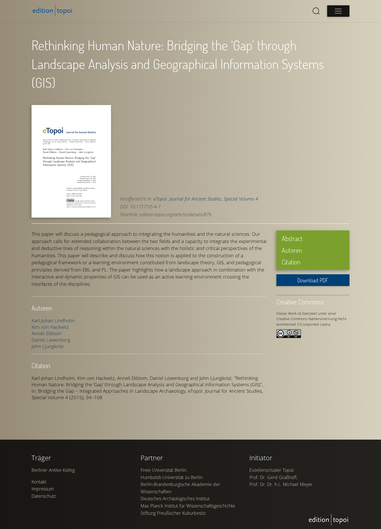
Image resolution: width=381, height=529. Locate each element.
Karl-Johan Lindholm (53, 320)
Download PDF (312, 280)
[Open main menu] (338, 11)
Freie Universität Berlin (163, 470)
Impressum (43, 489)
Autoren (292, 250)
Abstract (292, 238)
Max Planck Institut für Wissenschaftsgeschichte (188, 506)
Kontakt (39, 482)
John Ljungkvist (48, 346)
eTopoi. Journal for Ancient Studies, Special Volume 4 (205, 199)
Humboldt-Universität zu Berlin (171, 477)
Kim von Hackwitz (50, 327)
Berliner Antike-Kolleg (53, 470)
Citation (291, 262)
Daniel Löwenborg (51, 340)
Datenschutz (44, 496)
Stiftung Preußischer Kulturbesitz (173, 513)
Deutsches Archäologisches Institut (175, 498)
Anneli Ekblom (47, 333)
